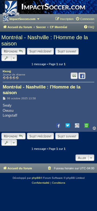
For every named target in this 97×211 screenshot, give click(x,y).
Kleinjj (7, 71)
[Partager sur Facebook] (58, 125)
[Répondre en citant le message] (74, 75)
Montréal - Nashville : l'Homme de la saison (44, 40)
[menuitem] (84, 19)
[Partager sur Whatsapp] (86, 125)
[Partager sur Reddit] (77, 125)
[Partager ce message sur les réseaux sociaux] (81, 75)
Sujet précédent (40, 51)
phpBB (36, 177)
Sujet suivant (67, 51)
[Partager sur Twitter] (67, 125)
